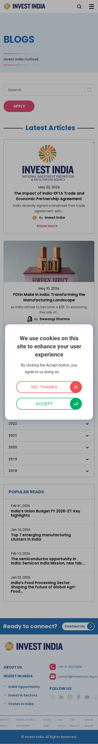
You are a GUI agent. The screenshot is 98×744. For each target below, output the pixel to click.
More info (67, 372)
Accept (44, 403)
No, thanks (44, 387)
